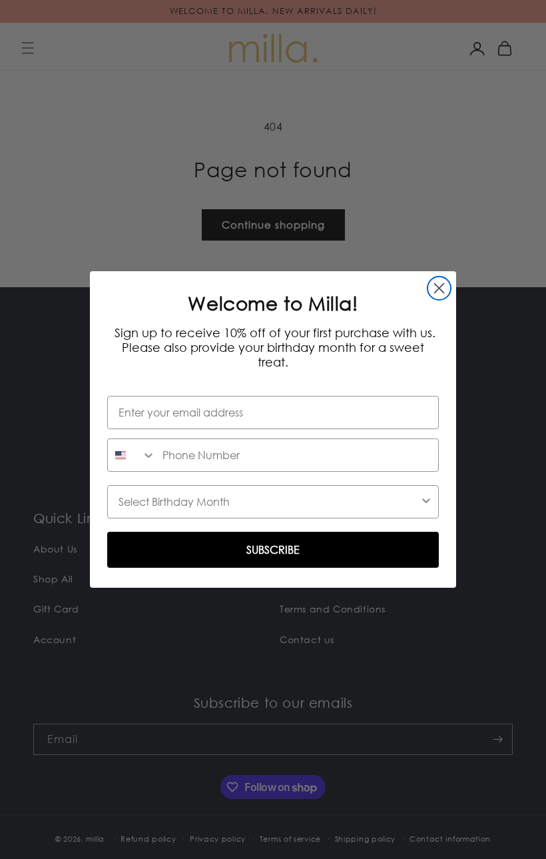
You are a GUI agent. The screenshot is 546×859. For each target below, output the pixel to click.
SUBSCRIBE (273, 549)
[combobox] (132, 455)
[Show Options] (426, 502)
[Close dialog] (439, 288)
